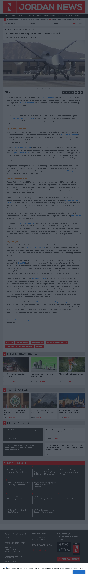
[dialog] (44, 569)
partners (8, 567)
